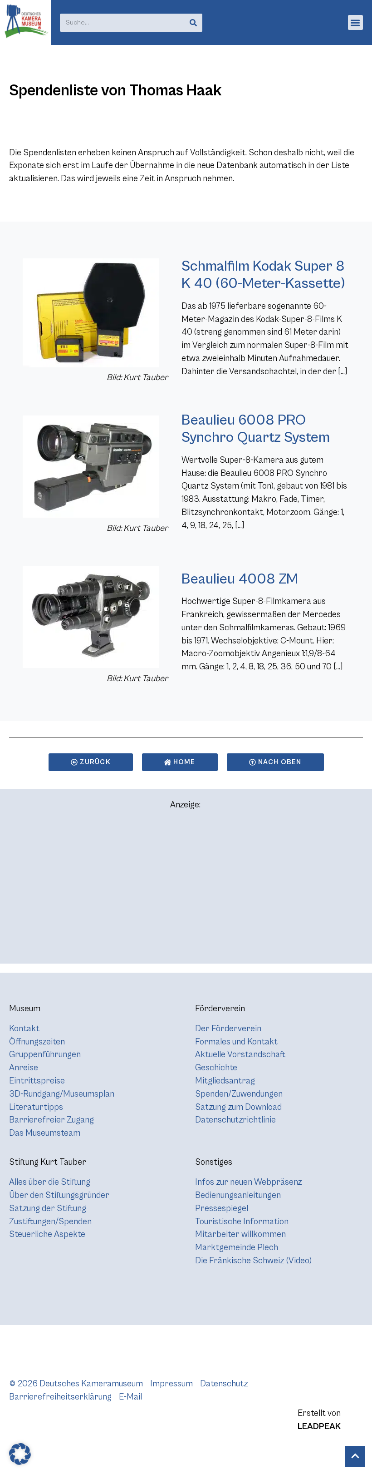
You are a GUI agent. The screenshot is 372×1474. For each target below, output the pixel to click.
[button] (355, 22)
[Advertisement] (186, 891)
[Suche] (193, 23)
